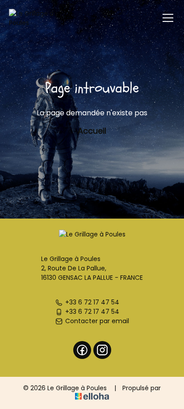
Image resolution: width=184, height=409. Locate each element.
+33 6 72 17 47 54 (92, 302)
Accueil (92, 130)
